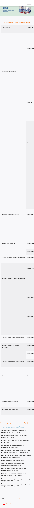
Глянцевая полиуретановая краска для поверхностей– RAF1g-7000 (13, 469)
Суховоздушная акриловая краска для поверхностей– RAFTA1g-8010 (13, 431)
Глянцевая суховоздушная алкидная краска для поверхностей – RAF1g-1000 (16, 485)
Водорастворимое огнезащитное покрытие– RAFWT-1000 (15, 441)
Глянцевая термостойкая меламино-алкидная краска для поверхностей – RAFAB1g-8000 (15, 451)
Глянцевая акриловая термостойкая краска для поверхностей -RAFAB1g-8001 (16, 456)
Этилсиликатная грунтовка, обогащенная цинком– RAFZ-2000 (14, 436)
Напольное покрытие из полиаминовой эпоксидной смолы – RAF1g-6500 (13, 474)
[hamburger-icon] (29, 3)
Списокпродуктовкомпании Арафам (12, 427)
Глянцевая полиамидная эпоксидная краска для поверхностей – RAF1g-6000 (16, 479)
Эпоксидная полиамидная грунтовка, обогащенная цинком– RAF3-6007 (13, 464)
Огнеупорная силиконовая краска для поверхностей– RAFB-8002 (13, 446)
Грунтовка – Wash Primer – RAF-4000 (12, 460)
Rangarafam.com (19, 499)
